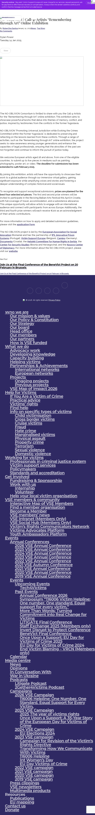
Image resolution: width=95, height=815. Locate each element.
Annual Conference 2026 (43, 595)
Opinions (18, 668)
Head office (21, 331)
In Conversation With (30, 672)
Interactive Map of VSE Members (41, 503)
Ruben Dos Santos (10, 28)
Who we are (16, 312)
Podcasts (19, 679)
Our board (19, 327)
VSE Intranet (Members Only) (38, 518)
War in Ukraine (24, 675)
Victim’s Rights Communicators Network (49, 526)
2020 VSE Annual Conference (43, 572)
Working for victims (24, 457)
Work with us (23, 484)
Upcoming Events (32, 583)
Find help (19, 407)
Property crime (29, 442)
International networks (37, 369)
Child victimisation (33, 415)
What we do (17, 346)
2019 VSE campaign (34, 779)
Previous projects (31, 384)
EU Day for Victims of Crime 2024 (52, 645)
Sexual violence (30, 449)
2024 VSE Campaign (34, 729)
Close (89, 3)
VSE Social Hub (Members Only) (40, 522)
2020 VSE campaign (34, 775)
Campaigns (21, 691)
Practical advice (25, 400)
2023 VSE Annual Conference (43, 557)
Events (11, 538)
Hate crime (25, 430)
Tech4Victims (33, 587)
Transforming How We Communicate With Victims (56, 750)
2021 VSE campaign (34, 771)
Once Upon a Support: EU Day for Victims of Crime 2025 (52, 639)
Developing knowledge (32, 354)
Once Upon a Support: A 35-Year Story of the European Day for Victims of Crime (56, 721)
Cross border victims (35, 419)
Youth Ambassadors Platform (38, 534)
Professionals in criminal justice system (48, 461)
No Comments (6, 31)
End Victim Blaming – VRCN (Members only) (57, 651)
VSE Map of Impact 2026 (33, 388)
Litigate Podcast (31, 683)
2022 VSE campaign (34, 767)
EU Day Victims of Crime (43, 763)
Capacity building (27, 358)
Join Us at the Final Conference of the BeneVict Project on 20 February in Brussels (34, 274)
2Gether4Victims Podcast (39, 687)
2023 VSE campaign (34, 737)
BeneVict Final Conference (45, 633)
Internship (25, 488)
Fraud (20, 426)
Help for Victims (20, 392)
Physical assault (30, 438)
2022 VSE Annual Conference (43, 560)
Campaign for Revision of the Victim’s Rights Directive (56, 742)
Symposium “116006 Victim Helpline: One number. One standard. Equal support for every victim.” (55, 603)
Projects (18, 377)
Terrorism (24, 446)
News (33, 28)
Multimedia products (30, 790)
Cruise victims (28, 423)
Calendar (18, 656)
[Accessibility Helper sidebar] (92, 1)
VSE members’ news (30, 515)
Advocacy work (25, 350)
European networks (34, 373)
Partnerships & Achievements (39, 365)
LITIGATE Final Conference (46, 622)
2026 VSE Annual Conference (43, 545)
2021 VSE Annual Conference (42, 568)
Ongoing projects (32, 381)
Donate (12, 809)
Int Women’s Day (36, 760)
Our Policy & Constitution (34, 319)
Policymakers (23, 469)
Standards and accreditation (37, 472)
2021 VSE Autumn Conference (44, 564)
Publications (22, 798)
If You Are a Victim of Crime (36, 396)
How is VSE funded (28, 342)
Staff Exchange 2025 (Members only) (55, 626)
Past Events (26, 591)
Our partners (22, 338)
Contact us (15, 806)
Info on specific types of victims (41, 411)
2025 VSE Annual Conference (43, 549)
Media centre (18, 660)
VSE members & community (32, 499)
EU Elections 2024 (37, 733)
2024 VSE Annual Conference (43, 553)
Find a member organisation (37, 507)
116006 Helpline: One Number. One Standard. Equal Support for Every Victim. (53, 702)
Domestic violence (33, 453)
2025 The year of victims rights (49, 714)
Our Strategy (22, 323)
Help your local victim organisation (43, 495)
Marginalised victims (35, 434)
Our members (23, 335)
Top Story (41, 28)
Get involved (17, 476)
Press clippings (24, 783)
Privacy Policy (54, 300)
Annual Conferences (29, 541)
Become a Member (28, 511)
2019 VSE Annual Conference (43, 576)
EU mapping (22, 802)
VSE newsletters (25, 786)
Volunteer (24, 492)
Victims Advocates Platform (37, 530)
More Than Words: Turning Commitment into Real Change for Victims (53, 614)
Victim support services (33, 465)
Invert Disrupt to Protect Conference (55, 629)
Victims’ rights (24, 404)
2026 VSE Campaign (34, 694)
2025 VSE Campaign (34, 710)
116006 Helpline (34, 756)
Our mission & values (30, 315)
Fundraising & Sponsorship (36, 480)
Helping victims (25, 361)
